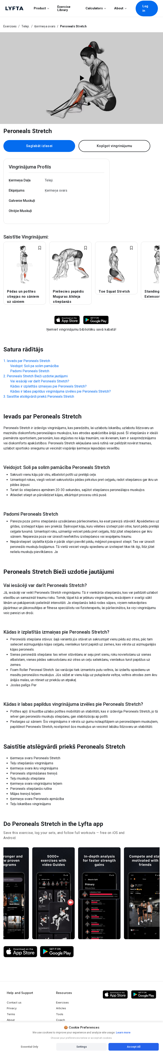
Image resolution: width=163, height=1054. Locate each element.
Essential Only (29, 1046)
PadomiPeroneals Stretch (29, 371)
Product (40, 8)
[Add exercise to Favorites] (40, 248)
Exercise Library (63, 8)
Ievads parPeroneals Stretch (28, 361)
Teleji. (25, 26)
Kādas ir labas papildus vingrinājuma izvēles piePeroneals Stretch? (60, 391)
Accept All (133, 1046)
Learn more (123, 1032)
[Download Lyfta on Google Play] (96, 320)
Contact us (14, 1002)
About (118, 8)
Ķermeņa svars (44, 26)
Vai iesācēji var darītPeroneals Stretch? (39, 381)
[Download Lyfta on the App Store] (20, 951)
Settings (81, 1046)
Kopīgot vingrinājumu (114, 146)
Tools (59, 1014)
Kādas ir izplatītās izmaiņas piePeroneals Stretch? (48, 386)
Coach (60, 1020)
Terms (11, 1014)
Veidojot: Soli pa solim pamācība (34, 366)
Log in (145, 8)
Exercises (10, 26)
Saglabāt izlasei (39, 146)
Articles (61, 1008)
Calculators (94, 8)
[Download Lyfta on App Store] (67, 320)
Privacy (12, 1008)
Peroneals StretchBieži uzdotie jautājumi (37, 376)
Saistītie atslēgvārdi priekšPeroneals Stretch (40, 396)
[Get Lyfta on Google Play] (57, 951)
